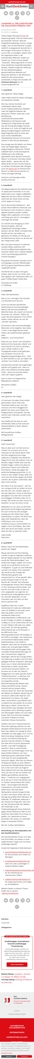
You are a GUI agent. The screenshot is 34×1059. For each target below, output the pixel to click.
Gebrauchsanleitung (10, 893)
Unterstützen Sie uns (17, 2)
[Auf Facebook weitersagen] (17, 15)
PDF (11, 13)
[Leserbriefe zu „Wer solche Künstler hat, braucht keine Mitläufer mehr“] (28, 15)
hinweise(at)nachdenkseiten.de (17, 861)
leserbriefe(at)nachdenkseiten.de (18, 852)
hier (24, 36)
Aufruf (17, 1011)
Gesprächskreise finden (17, 1014)
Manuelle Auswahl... (7, 1053)
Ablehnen (9, 1056)
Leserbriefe (5, 923)
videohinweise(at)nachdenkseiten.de (19, 870)
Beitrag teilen (6, 13)
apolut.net (13, 169)
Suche (31, 6)
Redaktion (15, 32)
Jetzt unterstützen (17, 964)
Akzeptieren (24, 1056)
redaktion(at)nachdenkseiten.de (17, 879)
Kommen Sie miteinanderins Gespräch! (22, 1002)
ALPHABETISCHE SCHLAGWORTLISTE (17, 1027)
